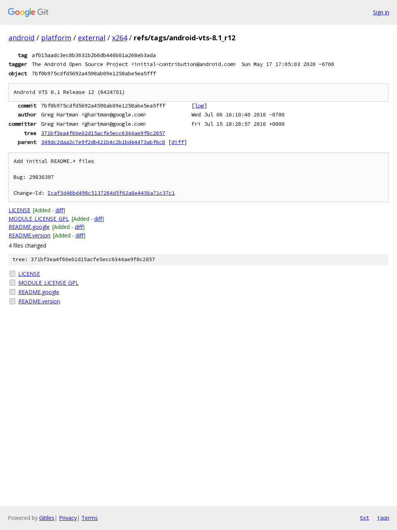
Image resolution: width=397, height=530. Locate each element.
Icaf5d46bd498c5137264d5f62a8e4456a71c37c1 (111, 193)
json (383, 517)
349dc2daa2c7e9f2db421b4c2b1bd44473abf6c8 (103, 142)
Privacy (68, 517)
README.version (29, 235)
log (199, 105)
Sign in (381, 12)
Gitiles (46, 517)
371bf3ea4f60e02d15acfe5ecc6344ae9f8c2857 (103, 133)
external (91, 37)
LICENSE (19, 210)
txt (364, 517)
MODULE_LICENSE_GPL (39, 218)
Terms (89, 517)
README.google (29, 226)
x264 (119, 37)
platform (56, 37)
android (22, 37)
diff (177, 142)
